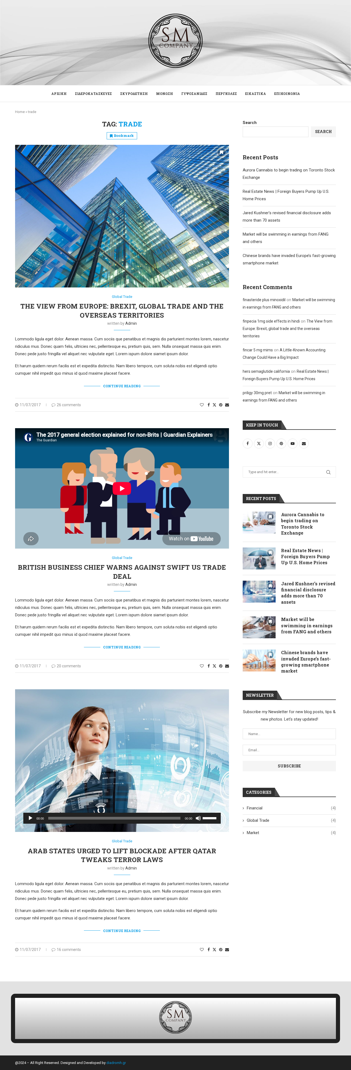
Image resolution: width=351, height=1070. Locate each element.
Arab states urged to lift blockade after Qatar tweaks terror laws (122, 855)
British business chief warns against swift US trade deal (122, 571)
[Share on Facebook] (209, 405)
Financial (291, 808)
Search (250, 122)
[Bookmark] (221, 152)
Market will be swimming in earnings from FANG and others (307, 625)
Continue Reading (122, 386)
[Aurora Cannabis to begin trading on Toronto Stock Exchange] (259, 522)
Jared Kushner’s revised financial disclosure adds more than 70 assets (308, 593)
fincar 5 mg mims (258, 350)
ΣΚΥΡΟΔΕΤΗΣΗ (134, 93)
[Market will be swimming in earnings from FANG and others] (259, 627)
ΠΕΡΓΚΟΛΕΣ (226, 93)
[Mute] (198, 818)
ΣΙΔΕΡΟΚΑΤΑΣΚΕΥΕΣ (93, 93)
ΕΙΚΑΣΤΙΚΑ (255, 93)
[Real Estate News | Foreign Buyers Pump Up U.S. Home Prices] (259, 558)
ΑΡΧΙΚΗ (59, 93)
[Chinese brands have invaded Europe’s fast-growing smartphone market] (259, 660)
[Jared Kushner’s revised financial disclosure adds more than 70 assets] (259, 592)
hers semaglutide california (266, 371)
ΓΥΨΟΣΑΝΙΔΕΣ (194, 93)
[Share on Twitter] (214, 404)
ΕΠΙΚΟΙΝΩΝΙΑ (287, 93)
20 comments (69, 666)
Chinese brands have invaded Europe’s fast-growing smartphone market (306, 662)
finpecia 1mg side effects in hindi (271, 321)
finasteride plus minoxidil (264, 300)
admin (131, 323)
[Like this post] (202, 405)
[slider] (210, 818)
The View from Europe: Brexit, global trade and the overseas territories (121, 310)
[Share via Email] (227, 405)
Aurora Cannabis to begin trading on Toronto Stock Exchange (302, 524)
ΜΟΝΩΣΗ (164, 93)
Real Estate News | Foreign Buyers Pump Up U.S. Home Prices (305, 556)
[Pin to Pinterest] (220, 405)
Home (20, 112)
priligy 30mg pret (257, 393)
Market (291, 832)
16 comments (69, 949)
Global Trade (291, 820)
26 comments (69, 405)
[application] (122, 818)
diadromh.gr (116, 1063)
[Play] (30, 818)
